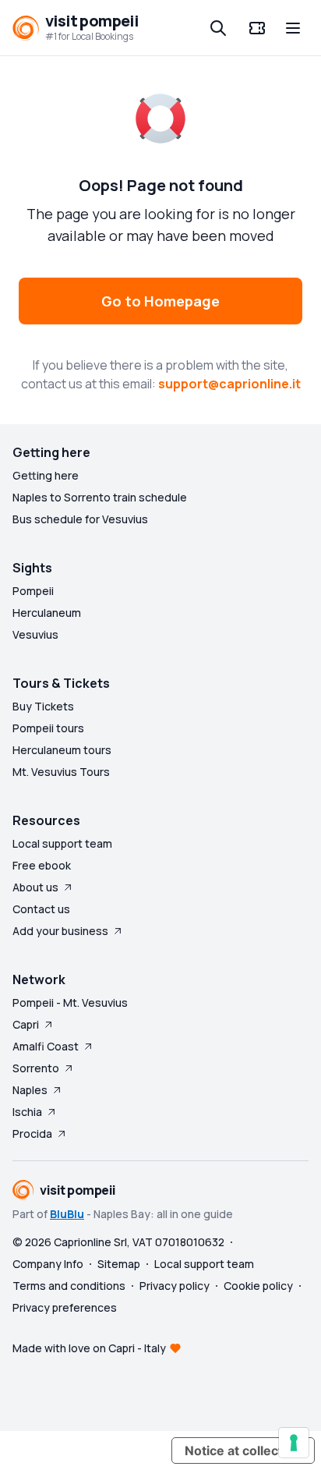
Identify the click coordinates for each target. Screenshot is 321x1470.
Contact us (41, 908)
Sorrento (35, 1068)
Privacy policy (174, 1285)
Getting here (45, 475)
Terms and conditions (68, 1285)
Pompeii (33, 590)
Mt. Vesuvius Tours (61, 771)
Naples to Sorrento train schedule (99, 497)
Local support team (62, 843)
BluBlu (67, 1213)
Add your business (60, 930)
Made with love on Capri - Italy (89, 1348)
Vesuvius (35, 634)
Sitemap (118, 1263)
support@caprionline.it (229, 383)
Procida (32, 1133)
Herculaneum (46, 612)
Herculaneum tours (61, 749)
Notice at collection (243, 1450)
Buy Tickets (43, 706)
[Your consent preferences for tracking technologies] (294, 1443)
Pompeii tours (48, 728)
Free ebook (41, 865)
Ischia (27, 1111)
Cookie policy (258, 1285)
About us (35, 887)
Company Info (47, 1263)
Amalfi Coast (45, 1046)
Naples (30, 1089)
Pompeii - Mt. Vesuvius (70, 1002)
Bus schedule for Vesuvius (80, 519)
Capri (25, 1024)
